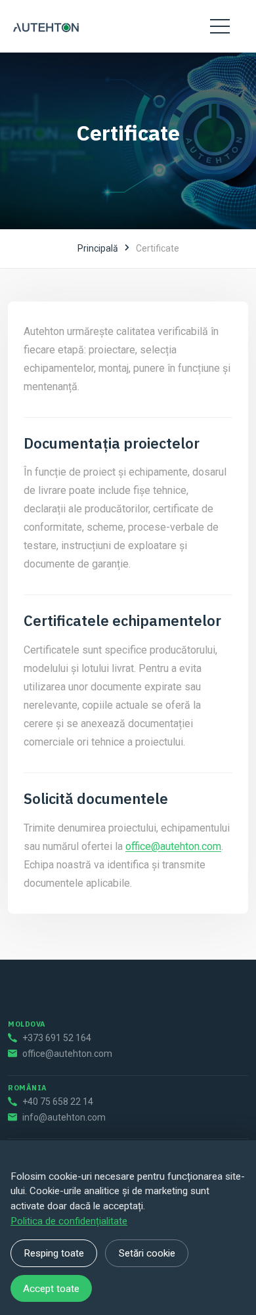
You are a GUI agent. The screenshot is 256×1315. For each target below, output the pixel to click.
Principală (97, 248)
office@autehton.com (173, 846)
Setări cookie (147, 1253)
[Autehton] (46, 26)
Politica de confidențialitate (69, 1221)
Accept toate (51, 1289)
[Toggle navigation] (220, 26)
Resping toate (54, 1253)
